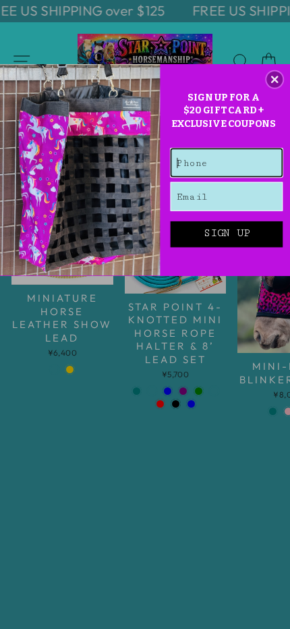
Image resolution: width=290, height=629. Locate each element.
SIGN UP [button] (227, 233)
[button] (274, 79)
